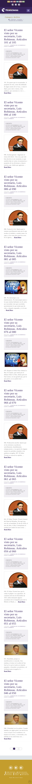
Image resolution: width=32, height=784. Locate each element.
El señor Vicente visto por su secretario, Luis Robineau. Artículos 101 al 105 (15, 36)
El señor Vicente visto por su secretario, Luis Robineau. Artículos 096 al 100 (15, 108)
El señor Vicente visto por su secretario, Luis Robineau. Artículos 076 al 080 (15, 325)
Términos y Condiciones (21, 773)
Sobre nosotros (10, 772)
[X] (16, 4)
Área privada (25, 774)
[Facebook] (12, 4)
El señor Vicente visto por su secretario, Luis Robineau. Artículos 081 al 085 (15, 253)
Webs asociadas (22, 772)
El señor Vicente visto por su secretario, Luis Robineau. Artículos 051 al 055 (15, 617)
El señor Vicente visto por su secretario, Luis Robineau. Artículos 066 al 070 (15, 396)
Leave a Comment (9, 46)
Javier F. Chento (19, 777)
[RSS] (19, 4)
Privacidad (8, 774)
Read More (7, 93)
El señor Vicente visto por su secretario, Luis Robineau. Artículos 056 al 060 (15, 545)
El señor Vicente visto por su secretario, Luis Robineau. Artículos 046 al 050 (15, 687)
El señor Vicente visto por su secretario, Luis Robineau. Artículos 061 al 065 (15, 473)
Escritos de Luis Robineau (17, 45)
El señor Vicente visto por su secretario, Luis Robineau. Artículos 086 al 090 (15, 183)
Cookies (16, 774)
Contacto (9, 773)
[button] (28, 10)
